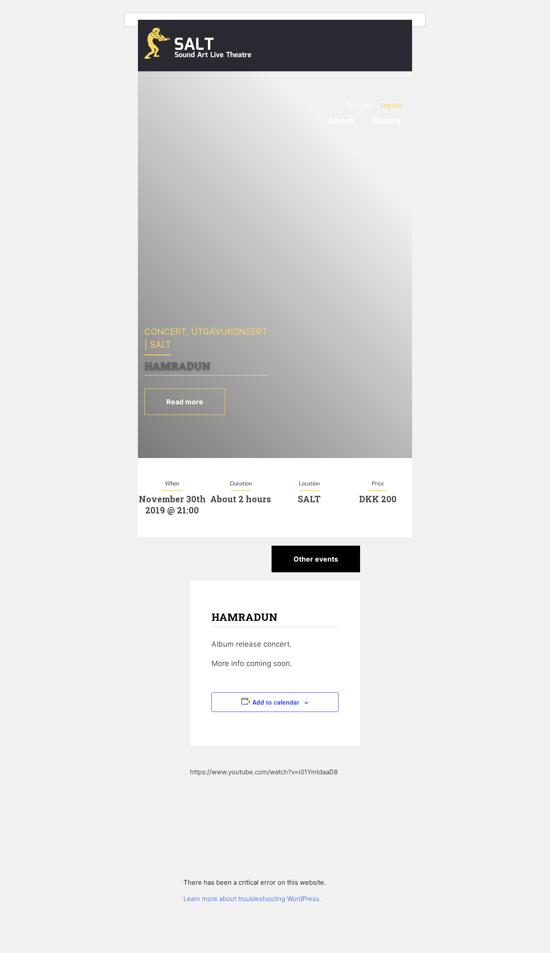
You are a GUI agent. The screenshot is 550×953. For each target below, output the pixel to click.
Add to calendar (275, 702)
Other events (315, 559)
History (386, 121)
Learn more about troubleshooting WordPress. (252, 899)
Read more (184, 401)
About (341, 121)
